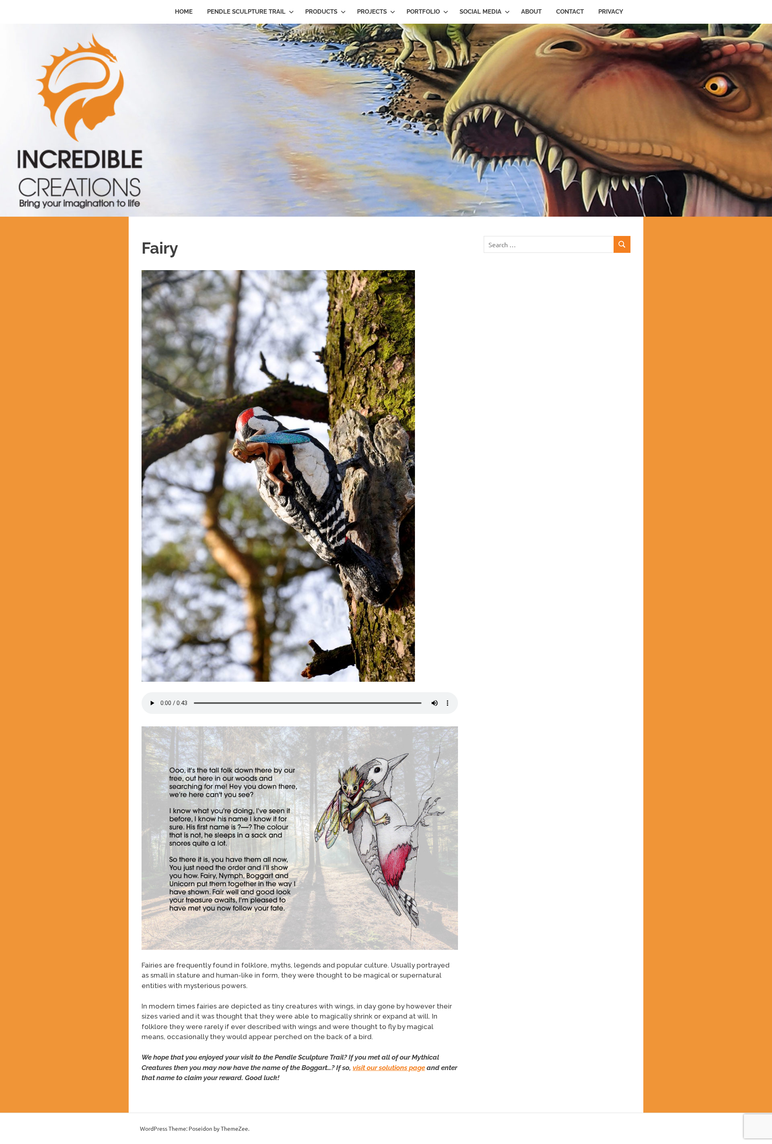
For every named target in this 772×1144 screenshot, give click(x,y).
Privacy (610, 11)
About (531, 11)
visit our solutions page (389, 1068)
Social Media (480, 11)
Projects (372, 11)
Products (321, 11)
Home (184, 11)
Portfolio (423, 11)
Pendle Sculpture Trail (246, 11)
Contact (570, 11)
